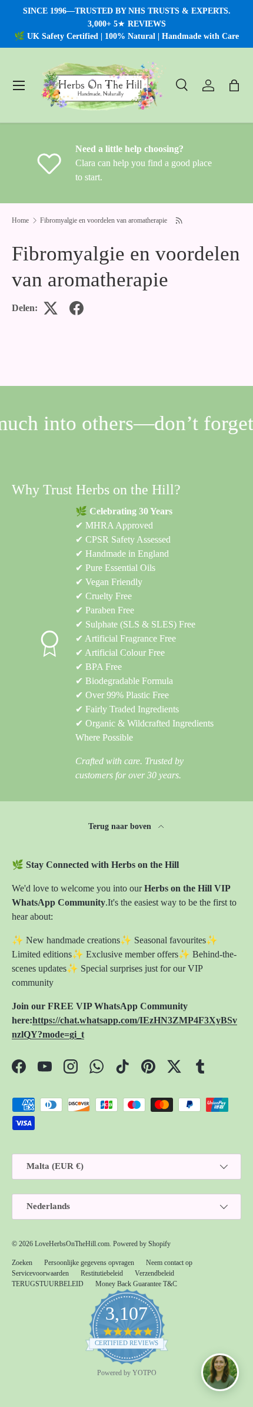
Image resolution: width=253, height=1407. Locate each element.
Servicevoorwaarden (40, 1273)
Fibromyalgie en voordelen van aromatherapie (103, 220)
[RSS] (179, 220)
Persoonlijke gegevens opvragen (89, 1263)
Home (20, 220)
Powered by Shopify (142, 1244)
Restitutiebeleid (102, 1273)
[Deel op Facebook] (76, 308)
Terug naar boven (121, 826)
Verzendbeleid (154, 1273)
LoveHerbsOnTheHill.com (72, 1244)
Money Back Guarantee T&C (136, 1284)
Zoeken (22, 1263)
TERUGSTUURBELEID (48, 1284)
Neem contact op (169, 1263)
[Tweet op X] (51, 308)
